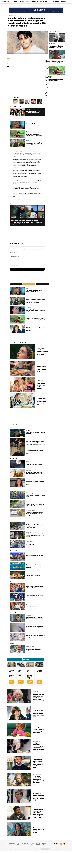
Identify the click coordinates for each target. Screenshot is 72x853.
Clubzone (45, 1)
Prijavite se (27, 269)
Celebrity (15, 1)
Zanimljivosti (21, 1)
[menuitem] (70, 2)
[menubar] (70, 2)
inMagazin (39, 1)
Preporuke (34, 1)
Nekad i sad (28, 1)
